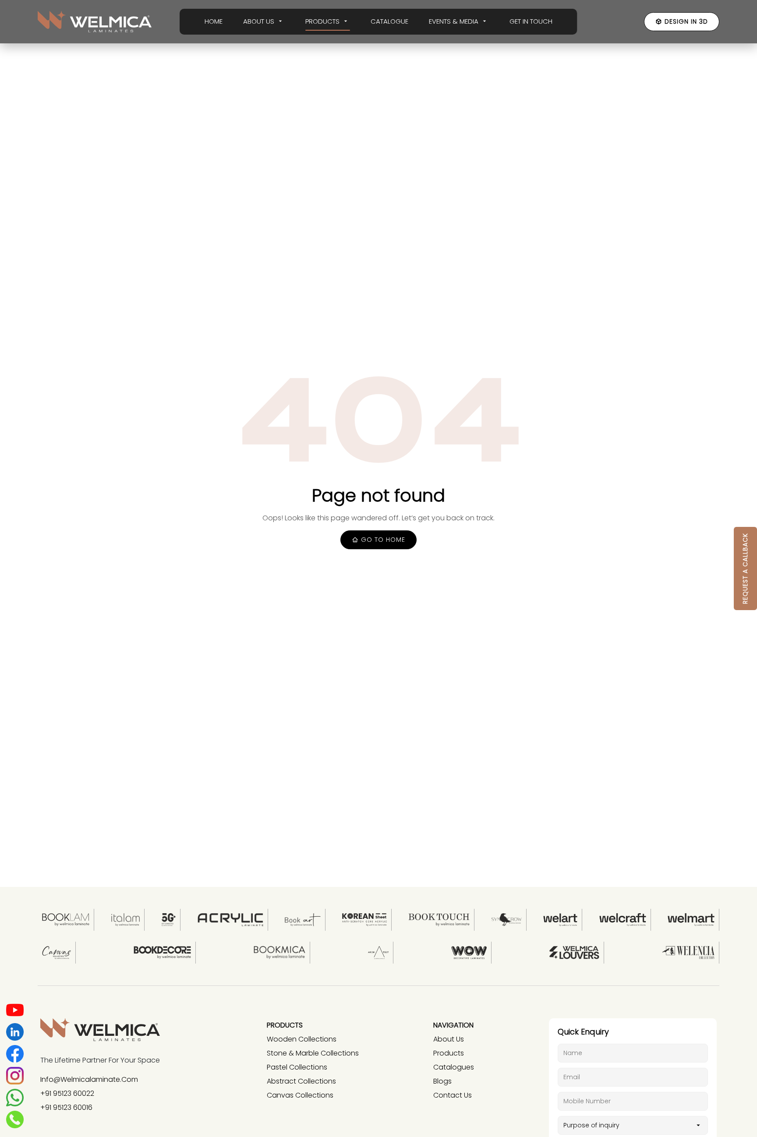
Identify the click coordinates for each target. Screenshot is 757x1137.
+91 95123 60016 (66, 1107)
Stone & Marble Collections (313, 1053)
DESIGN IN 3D (686, 21)
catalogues (453, 1067)
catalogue (389, 21)
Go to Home (382, 539)
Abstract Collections (301, 1081)
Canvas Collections (300, 1095)
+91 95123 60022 (67, 1093)
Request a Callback (745, 568)
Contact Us (452, 1095)
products (448, 1053)
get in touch (530, 21)
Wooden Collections (301, 1039)
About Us (448, 1039)
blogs (442, 1081)
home (214, 21)
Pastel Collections (297, 1067)
